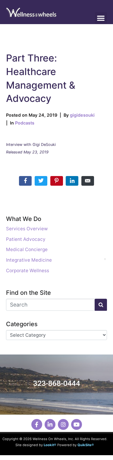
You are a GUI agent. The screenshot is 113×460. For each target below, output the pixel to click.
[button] (101, 18)
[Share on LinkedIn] (72, 181)
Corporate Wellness (27, 270)
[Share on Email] (87, 181)
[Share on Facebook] (25, 181)
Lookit (49, 445)
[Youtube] (76, 424)
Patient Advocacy (26, 239)
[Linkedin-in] (50, 424)
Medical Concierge (27, 249)
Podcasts (24, 122)
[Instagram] (63, 424)
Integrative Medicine (29, 260)
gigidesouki (82, 115)
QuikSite (84, 445)
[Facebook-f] (36, 424)
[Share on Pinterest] (56, 181)
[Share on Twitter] (41, 181)
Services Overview (27, 229)
